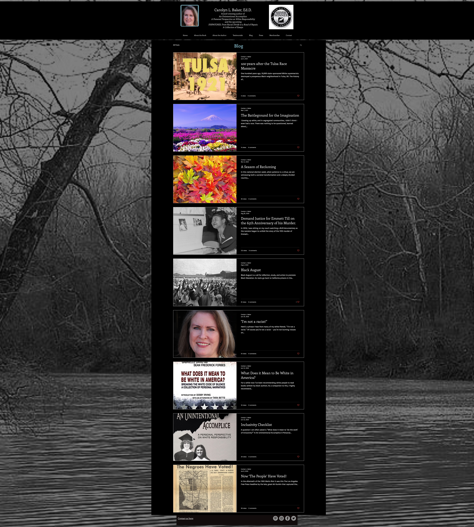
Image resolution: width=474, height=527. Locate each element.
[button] (301, 45)
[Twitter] (293, 518)
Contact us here (185, 518)
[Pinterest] (275, 518)
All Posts (176, 45)
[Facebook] (287, 518)
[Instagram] (281, 518)
